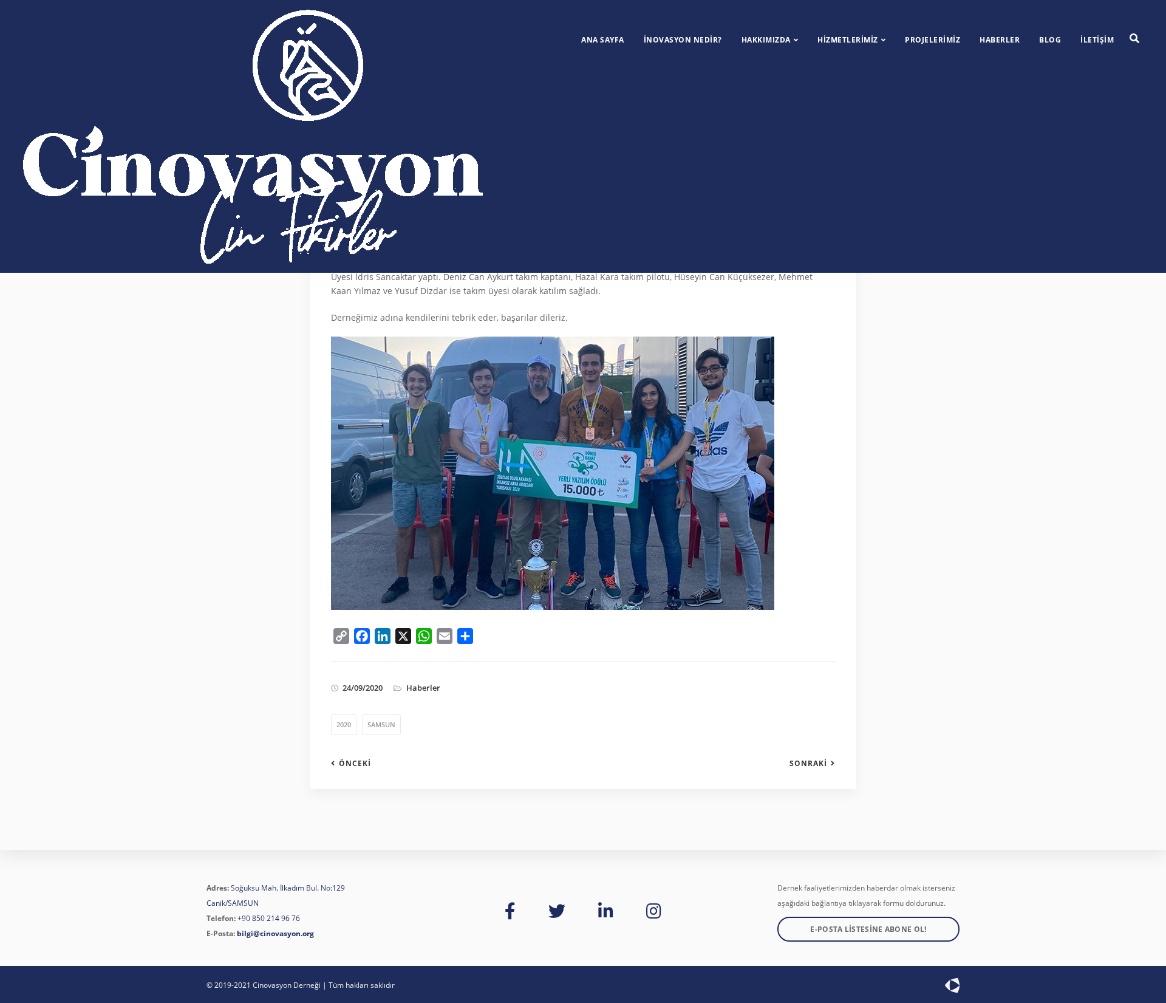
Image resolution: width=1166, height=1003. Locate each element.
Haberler (1000, 40)
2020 (343, 724)
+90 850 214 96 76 (268, 918)
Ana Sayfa (602, 40)
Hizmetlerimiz (847, 40)
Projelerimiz (932, 40)
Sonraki (808, 763)
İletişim (1097, 40)
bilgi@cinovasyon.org (275, 933)
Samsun (381, 724)
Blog (1050, 40)
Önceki (355, 763)
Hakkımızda (766, 40)
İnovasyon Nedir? (683, 40)
